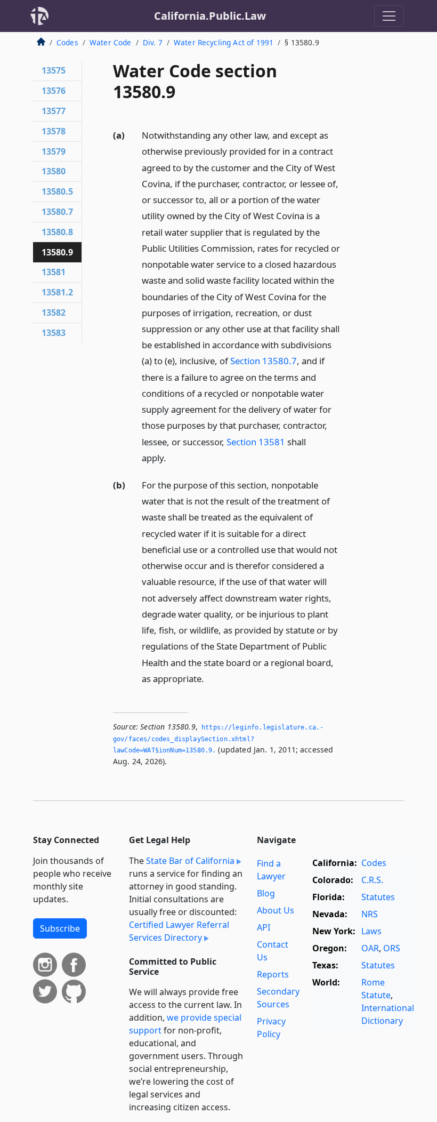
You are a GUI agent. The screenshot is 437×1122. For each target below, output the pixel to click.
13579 (54, 151)
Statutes (378, 897)
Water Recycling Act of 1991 (223, 42)
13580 (54, 171)
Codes (67, 42)
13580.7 (57, 212)
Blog (266, 893)
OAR (370, 948)
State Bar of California (190, 861)
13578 (54, 131)
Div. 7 (153, 42)
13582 (54, 312)
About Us (275, 910)
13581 (54, 272)
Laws (371, 931)
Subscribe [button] (60, 928)
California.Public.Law (210, 16)
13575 (54, 70)
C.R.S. (372, 880)
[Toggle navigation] (389, 16)
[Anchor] (172, 457)
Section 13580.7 (263, 361)
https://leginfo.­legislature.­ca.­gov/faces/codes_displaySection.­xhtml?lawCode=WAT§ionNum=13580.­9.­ (218, 739)
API (263, 927)
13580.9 (57, 252)
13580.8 (57, 232)
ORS (391, 948)
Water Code (111, 42)
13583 (54, 333)
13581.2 (57, 292)
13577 (54, 111)
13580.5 (57, 191)
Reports (273, 974)
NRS (369, 914)
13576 (54, 91)
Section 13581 (255, 442)
